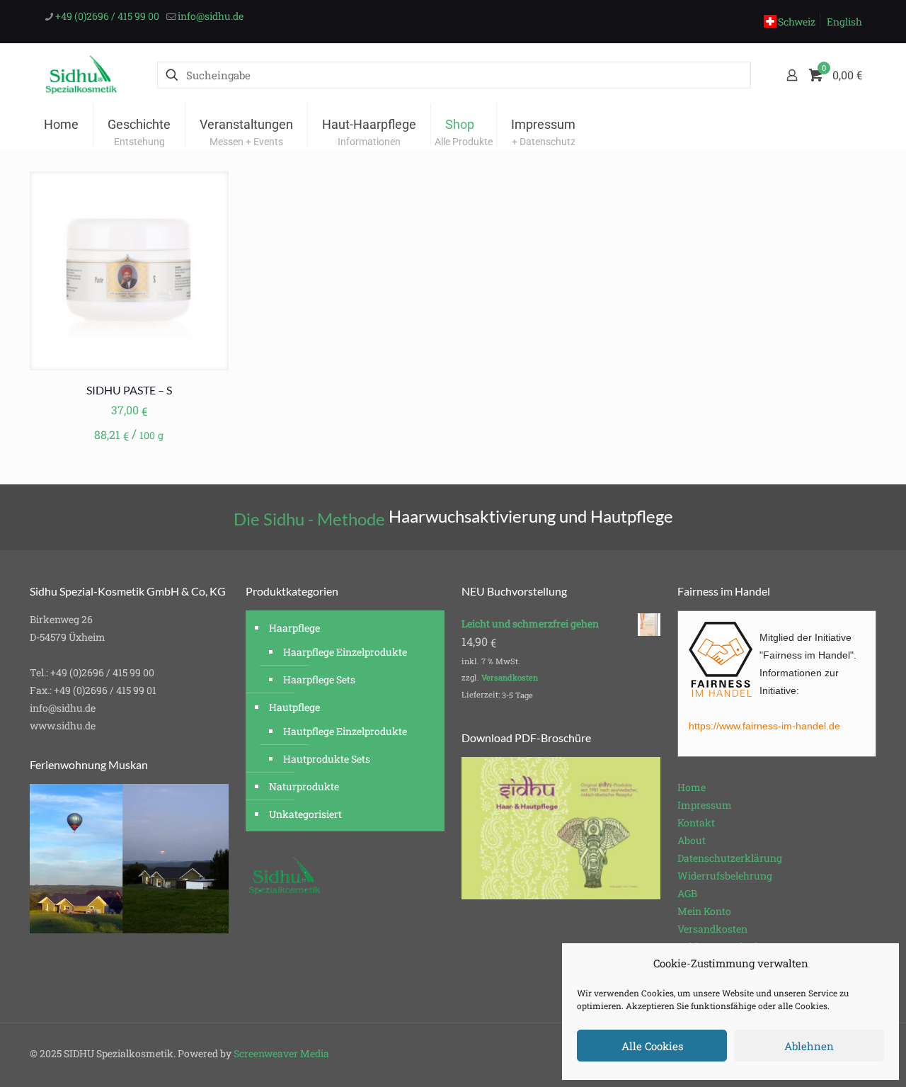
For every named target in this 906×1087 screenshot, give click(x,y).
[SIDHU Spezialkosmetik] (81, 75)
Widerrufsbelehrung (724, 875)
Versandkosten (509, 677)
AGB (687, 893)
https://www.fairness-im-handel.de (764, 726)
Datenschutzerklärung (729, 858)
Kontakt (696, 822)
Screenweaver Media (281, 1053)
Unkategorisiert (305, 814)
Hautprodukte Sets (326, 759)
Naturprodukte (304, 786)
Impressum (704, 805)
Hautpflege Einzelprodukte (345, 731)
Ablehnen (809, 1046)
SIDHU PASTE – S (129, 390)
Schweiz (796, 21)
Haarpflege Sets (319, 679)
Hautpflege (294, 707)
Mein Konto (704, 911)
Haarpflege (294, 627)
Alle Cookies (652, 1046)
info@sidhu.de (210, 16)
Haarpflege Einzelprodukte (345, 652)
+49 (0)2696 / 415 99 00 (107, 16)
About (691, 840)
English (844, 21)
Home (691, 787)
